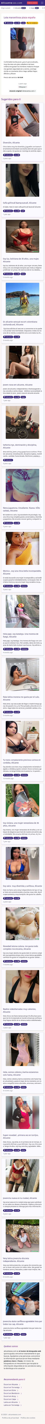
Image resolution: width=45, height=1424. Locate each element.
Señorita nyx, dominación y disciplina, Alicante (20, 446)
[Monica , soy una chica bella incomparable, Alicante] (22, 548)
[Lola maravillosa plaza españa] (22, 43)
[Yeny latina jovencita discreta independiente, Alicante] (22, 1235)
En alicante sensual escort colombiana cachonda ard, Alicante (20, 323)
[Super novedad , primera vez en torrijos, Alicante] (22, 1112)
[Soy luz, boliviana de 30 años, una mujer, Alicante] (22, 236)
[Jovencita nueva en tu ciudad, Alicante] (22, 1175)
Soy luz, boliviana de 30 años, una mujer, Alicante (21, 260)
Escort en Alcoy (10, 1396)
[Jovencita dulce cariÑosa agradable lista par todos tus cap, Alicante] (22, 1298)
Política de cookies (28, 1418)
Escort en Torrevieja (12, 1387)
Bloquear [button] (23, 87)
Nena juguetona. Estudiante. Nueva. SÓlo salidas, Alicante (21, 509)
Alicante (20, 8)
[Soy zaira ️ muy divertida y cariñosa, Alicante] (22, 863)
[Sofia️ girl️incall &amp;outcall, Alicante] (22, 180)
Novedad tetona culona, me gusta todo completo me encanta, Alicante (20, 947)
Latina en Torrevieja (12, 1405)
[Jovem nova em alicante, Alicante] (22, 362)
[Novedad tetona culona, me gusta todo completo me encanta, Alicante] (22, 923)
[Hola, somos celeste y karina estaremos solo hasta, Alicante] (22, 1049)
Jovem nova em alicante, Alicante (17, 384)
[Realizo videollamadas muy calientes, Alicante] (22, 986)
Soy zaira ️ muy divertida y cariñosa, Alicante (22, 886)
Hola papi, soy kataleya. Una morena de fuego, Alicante (20, 635)
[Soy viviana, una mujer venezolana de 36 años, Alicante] (22, 800)
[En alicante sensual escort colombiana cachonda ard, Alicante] (22, 299)
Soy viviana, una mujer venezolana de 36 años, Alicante (21, 824)
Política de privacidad (10, 1418)
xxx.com (11, 2)
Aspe (34, 8)
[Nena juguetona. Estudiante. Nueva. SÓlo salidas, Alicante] (22, 485)
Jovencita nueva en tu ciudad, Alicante (20, 1198)
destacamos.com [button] (22, 91)
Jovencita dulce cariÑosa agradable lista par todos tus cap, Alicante (22, 1322)
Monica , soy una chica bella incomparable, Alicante (22, 572)
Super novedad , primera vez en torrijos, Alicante (21, 1136)
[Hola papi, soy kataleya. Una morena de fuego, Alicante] (22, 611)
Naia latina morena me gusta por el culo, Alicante (21, 698)
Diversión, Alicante (11, 142)
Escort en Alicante (11, 1384)
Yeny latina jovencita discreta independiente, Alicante (16, 1259)
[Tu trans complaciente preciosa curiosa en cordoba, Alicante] (22, 737)
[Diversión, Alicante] (22, 120)
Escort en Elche (10, 1390)
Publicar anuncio (32, 3)
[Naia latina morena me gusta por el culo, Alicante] (22, 674)
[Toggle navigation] (42, 2)
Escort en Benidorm (12, 1393)
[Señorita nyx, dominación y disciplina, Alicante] (22, 422)
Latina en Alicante (11, 1402)
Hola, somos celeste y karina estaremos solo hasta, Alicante (20, 1073)
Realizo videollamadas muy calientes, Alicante (19, 1010)
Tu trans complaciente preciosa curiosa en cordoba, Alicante (22, 761)
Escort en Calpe (10, 1399)
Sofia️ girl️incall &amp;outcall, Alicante (19, 203)
